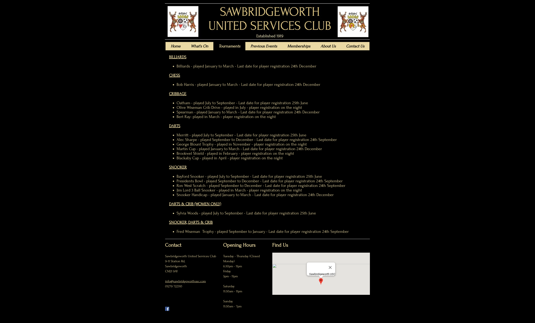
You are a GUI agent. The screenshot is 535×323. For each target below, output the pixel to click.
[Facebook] (167, 309)
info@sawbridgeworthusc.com (185, 281)
